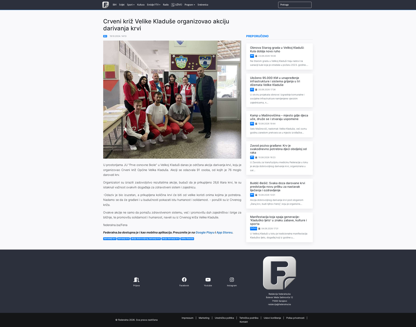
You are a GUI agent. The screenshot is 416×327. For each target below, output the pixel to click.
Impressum (188, 317)
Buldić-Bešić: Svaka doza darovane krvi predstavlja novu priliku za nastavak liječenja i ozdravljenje (277, 186)
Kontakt (244, 321)
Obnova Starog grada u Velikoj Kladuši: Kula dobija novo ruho (277, 49)
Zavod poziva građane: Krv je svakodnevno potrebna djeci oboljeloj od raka (278, 149)
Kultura (253, 228)
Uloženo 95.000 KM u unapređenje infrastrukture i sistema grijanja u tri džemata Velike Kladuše (275, 81)
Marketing (204, 317)
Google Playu (204, 232)
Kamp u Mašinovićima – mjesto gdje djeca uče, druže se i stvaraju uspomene (279, 117)
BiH (105, 36)
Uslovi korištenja (273, 317)
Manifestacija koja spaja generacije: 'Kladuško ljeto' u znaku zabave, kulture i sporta (278, 220)
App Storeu (224, 232)
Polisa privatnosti (295, 317)
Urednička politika (225, 317)
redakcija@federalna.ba (279, 304)
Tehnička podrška (249, 317)
